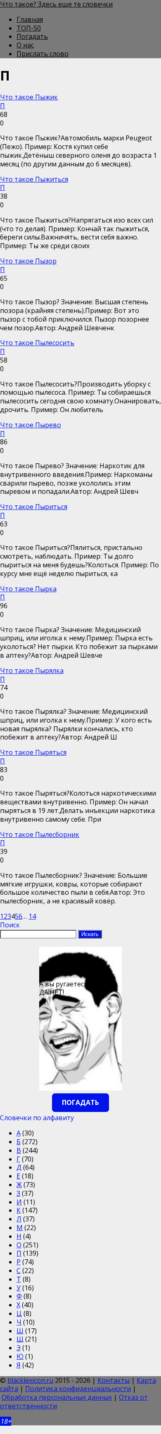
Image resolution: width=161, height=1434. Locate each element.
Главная (30, 19)
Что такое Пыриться (33, 506)
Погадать (32, 36)
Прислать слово (43, 53)
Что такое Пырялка (32, 670)
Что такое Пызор (28, 260)
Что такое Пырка (28, 588)
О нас (25, 45)
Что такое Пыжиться (34, 179)
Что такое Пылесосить (37, 342)
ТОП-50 (29, 28)
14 (32, 916)
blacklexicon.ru (30, 1380)
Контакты (113, 1380)
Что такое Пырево (30, 424)
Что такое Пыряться (33, 752)
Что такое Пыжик (29, 97)
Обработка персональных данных (57, 1397)
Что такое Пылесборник (39, 834)
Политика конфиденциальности (78, 1388)
